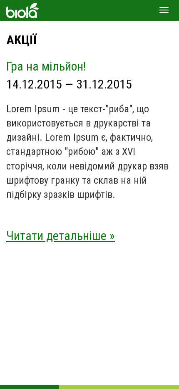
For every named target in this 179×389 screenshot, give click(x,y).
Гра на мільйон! (46, 66)
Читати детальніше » (60, 235)
